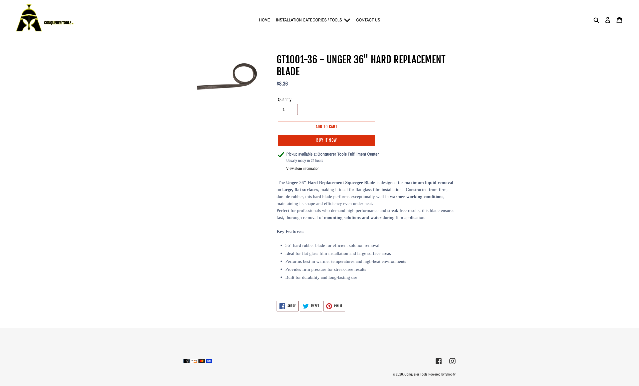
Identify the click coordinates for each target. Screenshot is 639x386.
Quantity (284, 99)
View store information (302, 168)
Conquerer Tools (415, 374)
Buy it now (326, 140)
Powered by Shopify (442, 374)
